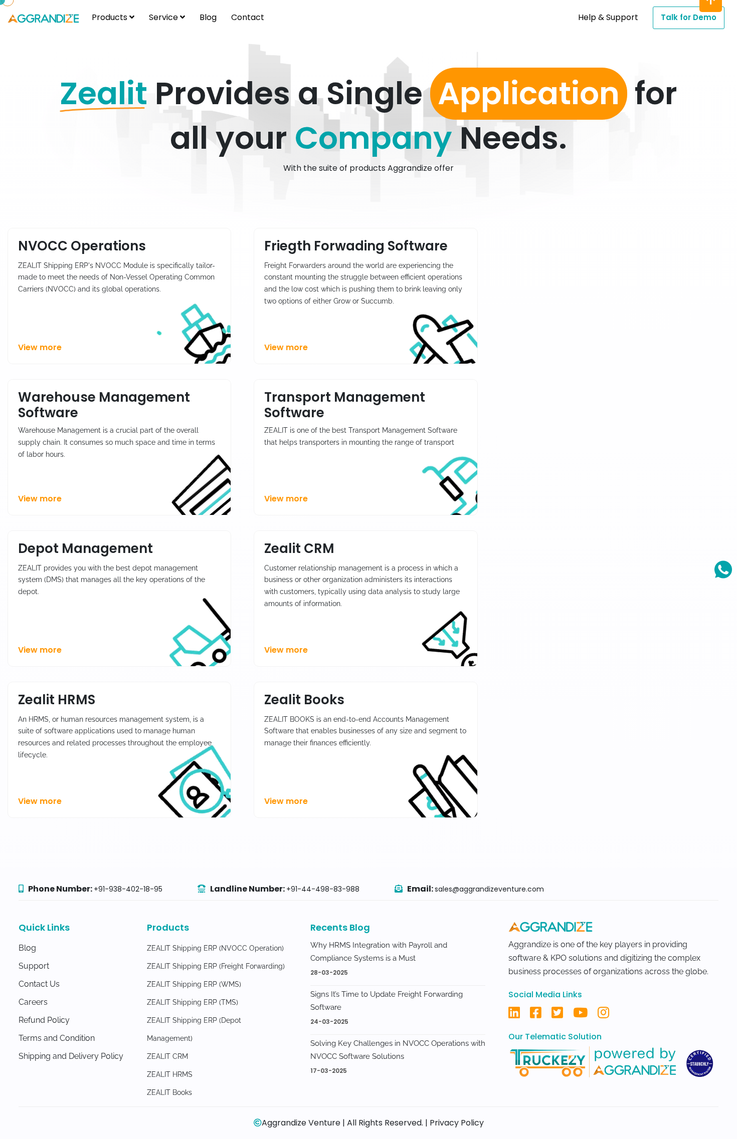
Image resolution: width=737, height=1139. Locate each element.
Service (164, 17)
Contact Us (39, 984)
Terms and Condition (57, 1038)
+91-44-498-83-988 (322, 889)
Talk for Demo (688, 17)
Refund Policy (44, 1020)
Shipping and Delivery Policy (71, 1056)
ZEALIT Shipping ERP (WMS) (194, 984)
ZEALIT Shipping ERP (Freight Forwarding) (216, 966)
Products (110, 17)
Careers (33, 1002)
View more (40, 347)
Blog (208, 17)
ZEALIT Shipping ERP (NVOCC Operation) (215, 948)
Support (34, 966)
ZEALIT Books (169, 1092)
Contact (247, 17)
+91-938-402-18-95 (128, 889)
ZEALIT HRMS (170, 1074)
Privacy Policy (457, 1122)
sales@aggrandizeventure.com (489, 889)
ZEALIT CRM (167, 1056)
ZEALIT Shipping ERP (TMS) (192, 1002)
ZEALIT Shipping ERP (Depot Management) (194, 1029)
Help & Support (608, 17)
